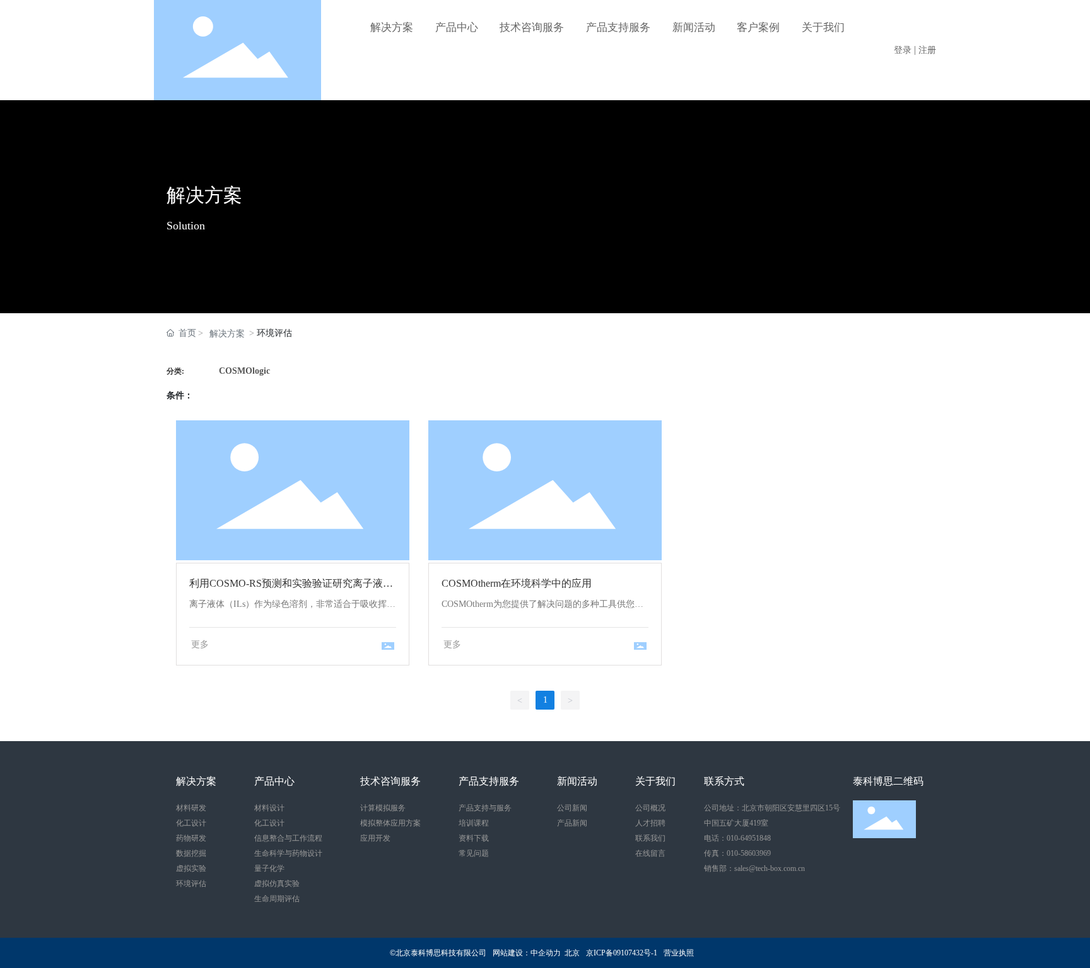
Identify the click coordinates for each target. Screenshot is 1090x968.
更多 (200, 644)
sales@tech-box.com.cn (769, 868)
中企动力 (545, 952)
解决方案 (204, 195)
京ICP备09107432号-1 (621, 952)
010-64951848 (749, 838)
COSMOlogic (244, 371)
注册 (927, 50)
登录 (904, 50)
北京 (572, 952)
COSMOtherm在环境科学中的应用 (545, 489)
